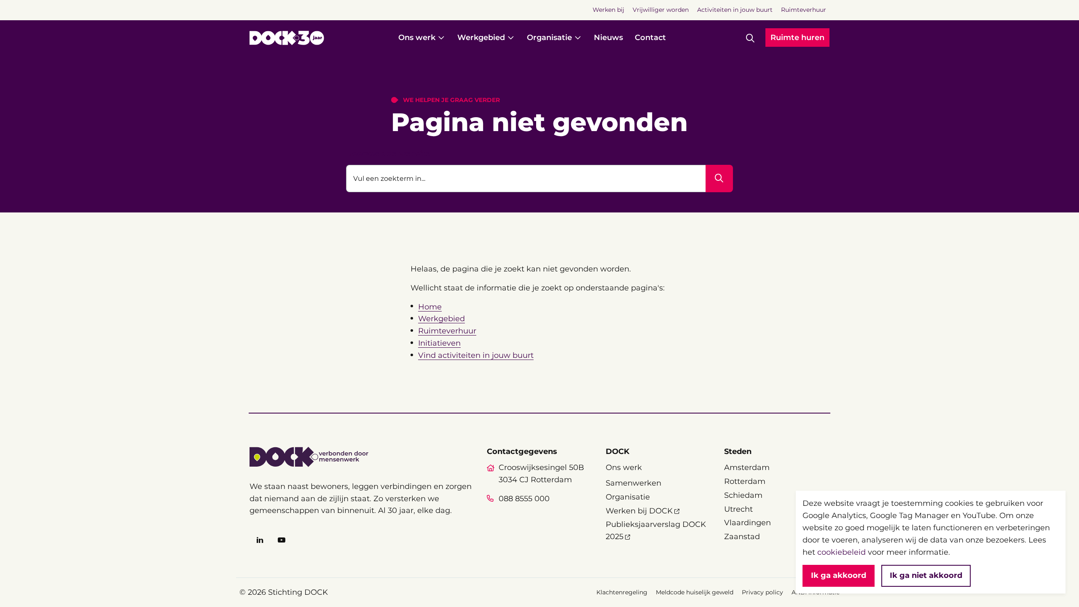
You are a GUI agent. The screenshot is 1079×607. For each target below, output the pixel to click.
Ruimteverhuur (447, 331)
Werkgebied (441, 318)
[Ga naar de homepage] (287, 38)
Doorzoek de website (388, 153)
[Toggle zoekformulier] (750, 38)
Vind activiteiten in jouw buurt (476, 355)
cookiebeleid (841, 552)
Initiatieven (439, 343)
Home (430, 307)
